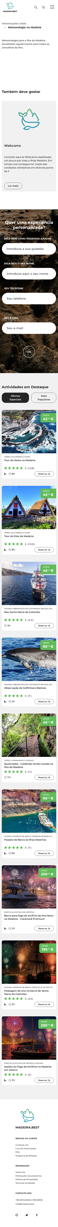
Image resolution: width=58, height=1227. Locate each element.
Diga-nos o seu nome (19, 263)
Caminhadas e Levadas (22, 760)
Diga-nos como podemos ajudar (27, 238)
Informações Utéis (14, 23)
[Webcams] (29, 119)
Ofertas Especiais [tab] (15, 398)
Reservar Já (44, 474)
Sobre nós (20, 1172)
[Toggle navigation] (52, 7)
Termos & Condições (25, 1183)
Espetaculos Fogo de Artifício (19, 912)
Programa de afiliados (26, 1156)
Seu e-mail (11, 318)
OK (29, 352)
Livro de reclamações (25, 1148)
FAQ (17, 1152)
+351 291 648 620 (23, 1200)
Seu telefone (13, 288)
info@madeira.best (24, 1204)
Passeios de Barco (22, 836)
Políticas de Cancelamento (28, 1176)
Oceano (8, 609)
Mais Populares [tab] (44, 398)
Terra (7, 457)
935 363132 (38, 1200)
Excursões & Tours (20, 457)
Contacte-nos (21, 1145)
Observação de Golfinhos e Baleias (30, 609)
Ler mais (13, 185)
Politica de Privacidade (26, 1179)
